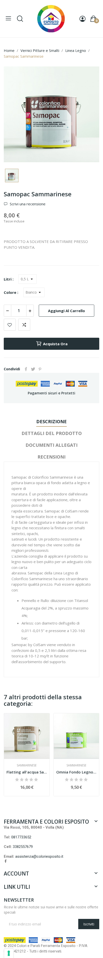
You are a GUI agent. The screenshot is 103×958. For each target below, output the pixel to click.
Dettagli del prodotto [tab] (52, 433)
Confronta (24, 325)
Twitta (33, 369)
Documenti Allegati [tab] (52, 445)
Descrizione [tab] (51, 421)
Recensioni (52, 457)
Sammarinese (26, 765)
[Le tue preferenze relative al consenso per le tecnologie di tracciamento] (9, 953)
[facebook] (6, 861)
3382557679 (23, 846)
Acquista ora (55, 343)
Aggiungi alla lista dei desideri (10, 325)
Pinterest (40, 369)
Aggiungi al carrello (66, 310)
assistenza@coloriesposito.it (39, 856)
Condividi (26, 369)
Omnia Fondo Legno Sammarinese (76, 771)
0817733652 (21, 837)
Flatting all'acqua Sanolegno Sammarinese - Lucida (26, 771)
